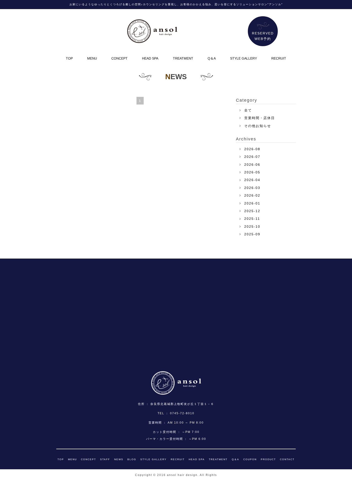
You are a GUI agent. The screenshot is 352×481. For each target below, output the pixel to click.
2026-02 (252, 195)
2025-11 (252, 219)
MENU (92, 58)
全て (248, 110)
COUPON (250, 459)
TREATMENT (183, 58)
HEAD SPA (150, 58)
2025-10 (252, 226)
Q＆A (212, 58)
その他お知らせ (257, 126)
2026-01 (252, 203)
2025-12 (252, 211)
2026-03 (252, 188)
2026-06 (252, 164)
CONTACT (287, 459)
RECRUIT (278, 58)
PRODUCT (268, 459)
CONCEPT (119, 58)
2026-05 (252, 172)
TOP (69, 58)
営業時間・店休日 (259, 118)
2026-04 (252, 180)
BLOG (131, 459)
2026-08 (252, 149)
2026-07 (252, 157)
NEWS (118, 459)
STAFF (105, 459)
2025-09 (252, 234)
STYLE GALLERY (243, 58)
